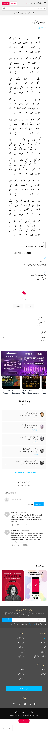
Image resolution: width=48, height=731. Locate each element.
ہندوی (22, 669)
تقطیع (45, 647)
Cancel (30, 504)
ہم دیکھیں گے (41, 279)
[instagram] (19, 703)
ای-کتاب (16, 13)
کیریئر (22, 652)
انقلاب (18, 306)
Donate (13, 3)
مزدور (29, 306)
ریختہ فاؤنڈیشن (20, 638)
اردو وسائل (43, 652)
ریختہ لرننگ (43, 674)
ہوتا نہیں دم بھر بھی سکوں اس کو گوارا (35, 265)
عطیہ (45, 638)
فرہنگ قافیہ (43, 642)
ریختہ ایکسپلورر (20, 656)
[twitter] (30, 703)
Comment (38, 504)
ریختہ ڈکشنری (21, 674)
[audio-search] (4, 8)
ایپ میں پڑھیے (24, 720)
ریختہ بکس (21, 678)
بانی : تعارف (21, 642)
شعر (29, 13)
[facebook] (35, 703)
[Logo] (38, 3)
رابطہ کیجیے (21, 647)
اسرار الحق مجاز (42, 28)
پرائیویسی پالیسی (31, 624)
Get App (5, 3)
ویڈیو (22, 13)
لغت (25, 13)
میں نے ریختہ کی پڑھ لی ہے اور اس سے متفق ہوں (27, 624)
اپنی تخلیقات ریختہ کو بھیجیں (39, 656)
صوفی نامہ (44, 669)
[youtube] (25, 703)
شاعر (33, 13)
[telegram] (14, 703)
